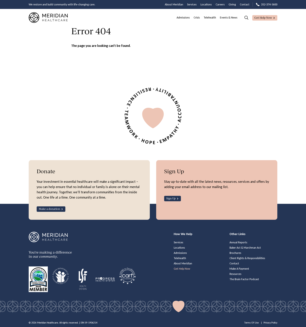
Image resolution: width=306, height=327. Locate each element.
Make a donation (49, 209)
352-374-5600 (269, 4)
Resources (235, 273)
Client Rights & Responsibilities (247, 258)
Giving (232, 4)
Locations (206, 4)
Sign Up (171, 198)
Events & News (228, 17)
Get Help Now (263, 17)
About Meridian (174, 4)
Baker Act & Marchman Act (245, 247)
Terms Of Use (251, 322)
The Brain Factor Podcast (244, 279)
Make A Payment (239, 268)
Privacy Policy (270, 322)
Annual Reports (238, 242)
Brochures (235, 252)
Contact (244, 4)
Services (192, 4)
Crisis (197, 17)
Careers (220, 4)
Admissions (183, 17)
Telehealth (210, 17)
